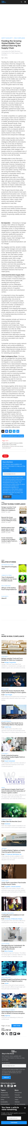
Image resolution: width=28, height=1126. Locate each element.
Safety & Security (7, 38)
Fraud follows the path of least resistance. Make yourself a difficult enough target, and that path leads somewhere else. (13, 986)
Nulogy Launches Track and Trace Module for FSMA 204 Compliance (8, 508)
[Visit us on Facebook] (2, 1033)
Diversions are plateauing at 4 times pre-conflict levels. (12, 1018)
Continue (14, 1122)
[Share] (6, 431)
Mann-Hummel (9, 951)
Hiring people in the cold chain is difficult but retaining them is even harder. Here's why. (13, 921)
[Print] (2, 431)
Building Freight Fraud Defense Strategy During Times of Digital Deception (14, 980)
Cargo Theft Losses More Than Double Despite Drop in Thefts (13, 883)
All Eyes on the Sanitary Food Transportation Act (9, 588)
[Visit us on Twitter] (6, 1033)
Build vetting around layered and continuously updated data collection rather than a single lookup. (13, 698)
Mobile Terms (6, 494)
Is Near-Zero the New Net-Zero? (11, 821)
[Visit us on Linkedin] (10, 1033)
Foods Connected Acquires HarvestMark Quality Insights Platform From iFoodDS (9, 539)
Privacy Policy (16, 494)
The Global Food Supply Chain (9, 567)
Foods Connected (10, 761)
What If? (4, 598)
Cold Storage (5, 943)
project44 (7, 1015)
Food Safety (4, 596)
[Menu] (25, 1)
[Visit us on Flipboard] (14, 1033)
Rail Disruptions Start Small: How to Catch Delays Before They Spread (8, 529)
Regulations (5, 689)
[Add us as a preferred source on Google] (17, 431)
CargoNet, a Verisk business (13, 886)
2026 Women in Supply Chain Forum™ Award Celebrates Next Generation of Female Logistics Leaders (13, 791)
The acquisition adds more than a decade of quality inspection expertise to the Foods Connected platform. (13, 764)
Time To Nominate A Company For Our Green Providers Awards (9, 578)
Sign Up (7, 496)
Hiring (3, 787)
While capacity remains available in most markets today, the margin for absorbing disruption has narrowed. (12, 857)
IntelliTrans (8, 727)
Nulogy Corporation (10, 662)
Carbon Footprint (6, 575)
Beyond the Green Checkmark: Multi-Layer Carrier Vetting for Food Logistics (8, 519)
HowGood (7, 823)
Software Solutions (7, 564)
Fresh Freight (8, 694)
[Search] (21, 1)
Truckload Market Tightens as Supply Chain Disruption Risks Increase (13, 851)
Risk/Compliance (19, 38)
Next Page (16, 1025)
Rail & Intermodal (6, 721)
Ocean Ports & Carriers (8, 1009)
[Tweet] (14, 431)
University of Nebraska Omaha (13, 919)
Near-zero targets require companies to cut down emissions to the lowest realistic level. (13, 826)
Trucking (4, 848)
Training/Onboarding (7, 913)
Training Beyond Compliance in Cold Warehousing (12, 915)
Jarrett (7, 983)
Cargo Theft (5, 880)
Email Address (7, 471)
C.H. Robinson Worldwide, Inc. (13, 854)
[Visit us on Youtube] (18, 1033)
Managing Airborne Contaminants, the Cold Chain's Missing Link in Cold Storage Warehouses (13, 947)
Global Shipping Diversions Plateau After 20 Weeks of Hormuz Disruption (13, 1012)
